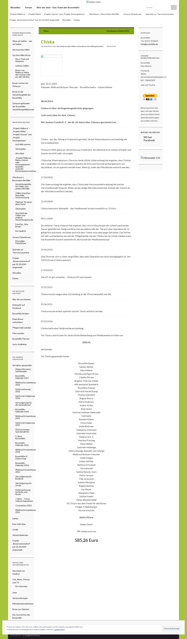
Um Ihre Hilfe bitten (21, 55)
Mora (46, 31)
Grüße (15, 529)
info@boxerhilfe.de (149, 44)
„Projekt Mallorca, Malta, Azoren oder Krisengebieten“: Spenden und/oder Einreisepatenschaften (25, 164)
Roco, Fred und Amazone (22, 60)
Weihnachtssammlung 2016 (25, 383)
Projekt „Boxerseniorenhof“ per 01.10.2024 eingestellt (34, 20)
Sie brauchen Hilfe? (21, 49)
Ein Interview (21, 586)
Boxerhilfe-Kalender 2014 (22, 464)
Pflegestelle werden (21, 327)
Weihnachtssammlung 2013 (25, 470)
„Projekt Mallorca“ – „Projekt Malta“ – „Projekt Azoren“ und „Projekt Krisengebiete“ (47, 14)
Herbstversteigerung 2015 (25, 424)
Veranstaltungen (20, 598)
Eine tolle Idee (19, 524)
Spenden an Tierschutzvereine (160, 14)
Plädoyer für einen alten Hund (23, 203)
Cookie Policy (59, 629)
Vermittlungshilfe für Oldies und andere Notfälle (23, 186)
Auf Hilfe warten (22, 144)
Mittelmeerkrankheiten (23, 603)
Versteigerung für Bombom (23, 477)
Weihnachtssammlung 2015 (25, 417)
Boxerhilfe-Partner (21, 339)
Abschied (19, 153)
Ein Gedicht (20, 231)
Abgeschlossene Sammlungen (23, 370)
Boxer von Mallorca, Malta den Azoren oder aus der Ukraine (23, 73)
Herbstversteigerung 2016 (25, 397)
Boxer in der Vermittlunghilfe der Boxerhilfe (21, 94)
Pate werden (18, 333)
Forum (28, 7)
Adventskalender (20, 535)
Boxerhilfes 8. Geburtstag (21, 457)
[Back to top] (180, 632)
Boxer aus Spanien (20, 609)
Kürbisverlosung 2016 (22, 390)
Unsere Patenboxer (132, 14)
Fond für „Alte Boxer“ (21, 225)
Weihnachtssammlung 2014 (25, 450)
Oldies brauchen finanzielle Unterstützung (22, 195)
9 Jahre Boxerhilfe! (20, 437)
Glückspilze (20, 149)
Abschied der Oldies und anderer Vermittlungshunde (24, 216)
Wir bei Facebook (150, 132)
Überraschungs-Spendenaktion (22, 430)
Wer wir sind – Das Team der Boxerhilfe (58, 7)
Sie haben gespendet (22, 365)
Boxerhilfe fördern (20, 313)
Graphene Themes (32, 635)
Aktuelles (15, 7)
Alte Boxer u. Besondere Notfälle (104, 14)
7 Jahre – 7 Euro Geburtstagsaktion (24, 500)
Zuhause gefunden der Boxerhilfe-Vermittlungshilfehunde (23, 106)
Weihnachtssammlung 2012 (25, 511)
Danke (77, 20)
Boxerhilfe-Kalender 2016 (22, 410)
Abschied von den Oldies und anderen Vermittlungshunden (80, 46)
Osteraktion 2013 (23, 505)
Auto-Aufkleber (19, 344)
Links (14, 592)
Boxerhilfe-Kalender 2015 (22, 444)
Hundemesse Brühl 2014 (118, 31)
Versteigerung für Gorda (23, 484)
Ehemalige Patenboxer (20, 242)
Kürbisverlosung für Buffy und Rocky (22, 492)
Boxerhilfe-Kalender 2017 (22, 377)
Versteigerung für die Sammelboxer (23, 403)
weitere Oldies (22, 65)
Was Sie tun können (21, 299)
